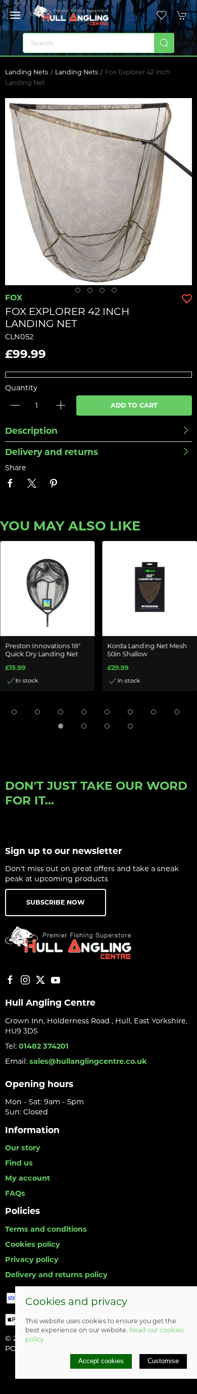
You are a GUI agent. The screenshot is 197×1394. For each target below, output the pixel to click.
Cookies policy (32, 1244)
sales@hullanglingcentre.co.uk (88, 1061)
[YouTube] (56, 980)
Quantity (21, 387)
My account (27, 1178)
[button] (15, 15)
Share (15, 467)
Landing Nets (26, 72)
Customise (163, 1361)
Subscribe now (55, 902)
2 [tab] (92, 293)
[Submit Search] (164, 43)
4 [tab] (117, 293)
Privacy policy (32, 1259)
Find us (19, 1162)
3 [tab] (105, 293)
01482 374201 (44, 1046)
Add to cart (134, 405)
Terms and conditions (46, 1229)
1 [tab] (80, 293)
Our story (22, 1147)
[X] (40, 980)
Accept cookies (101, 1361)
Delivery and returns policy (56, 1274)
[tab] (14, 711)
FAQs (15, 1193)
